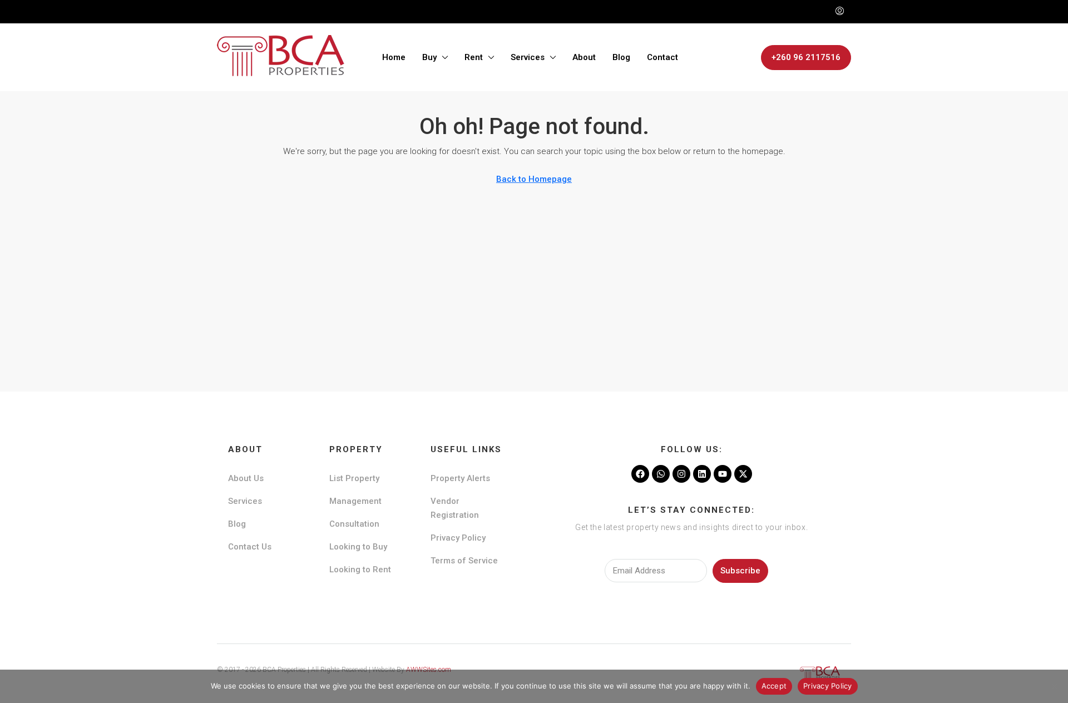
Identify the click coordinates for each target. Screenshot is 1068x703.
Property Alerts (460, 478)
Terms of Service (464, 561)
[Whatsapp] (661, 474)
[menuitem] (839, 11)
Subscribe (740, 571)
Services (528, 57)
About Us (246, 478)
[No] (1054, 686)
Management (355, 501)
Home (394, 57)
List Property (354, 478)
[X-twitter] (743, 474)
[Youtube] (722, 474)
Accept (774, 685)
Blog (621, 57)
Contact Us (249, 547)
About (584, 57)
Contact (662, 57)
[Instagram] (681, 474)
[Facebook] (640, 474)
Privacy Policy (458, 538)
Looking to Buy (358, 547)
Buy (429, 57)
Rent (473, 57)
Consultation (354, 524)
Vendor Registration (455, 508)
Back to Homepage (534, 179)
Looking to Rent (360, 570)
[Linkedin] (702, 474)
